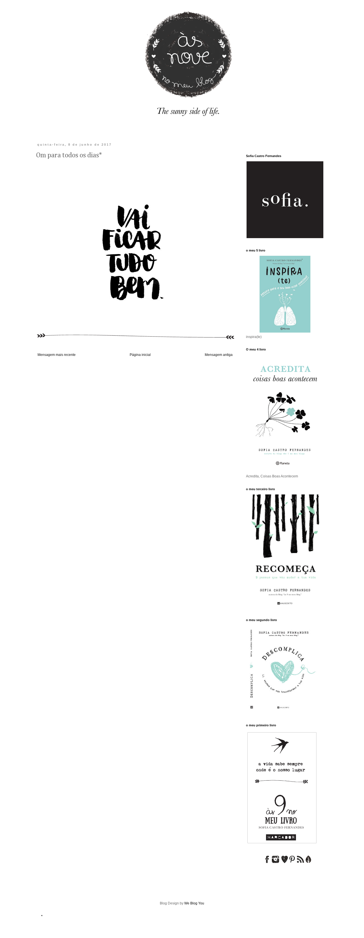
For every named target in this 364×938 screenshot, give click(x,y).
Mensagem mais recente (57, 355)
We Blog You (194, 903)
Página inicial (140, 355)
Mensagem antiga (219, 355)
